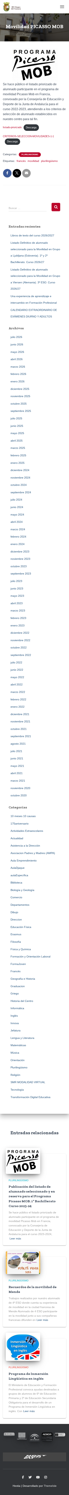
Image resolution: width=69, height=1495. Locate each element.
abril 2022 (17, 684)
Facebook (23, 1477)
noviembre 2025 (20, 396)
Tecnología (17, 1089)
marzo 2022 (18, 691)
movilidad (33, 160)
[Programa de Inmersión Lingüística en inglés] (23, 1346)
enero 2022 (18, 706)
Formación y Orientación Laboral (30, 956)
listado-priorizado (12, 127)
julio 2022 (16, 662)
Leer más (15, 1238)
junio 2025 (17, 425)
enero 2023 (18, 625)
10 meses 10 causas (23, 816)
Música (15, 1052)
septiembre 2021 (21, 736)
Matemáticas (18, 1045)
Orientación (18, 1060)
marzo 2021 (18, 780)
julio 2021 (16, 751)
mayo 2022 (17, 677)
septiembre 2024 (21, 492)
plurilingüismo (49, 160)
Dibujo (14, 912)
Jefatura (16, 1030)
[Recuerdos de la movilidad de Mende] (23, 1262)
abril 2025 (17, 440)
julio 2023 (16, 581)
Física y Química (21, 949)
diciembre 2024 (20, 470)
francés (21, 160)
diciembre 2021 (20, 714)
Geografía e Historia (23, 978)
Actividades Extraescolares (27, 830)
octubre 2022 (19, 647)
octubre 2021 (19, 728)
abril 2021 (17, 773)
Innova (15, 1023)
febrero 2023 (18, 618)
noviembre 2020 (20, 788)
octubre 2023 (19, 566)
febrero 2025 (18, 455)
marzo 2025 (18, 447)
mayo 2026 (17, 351)
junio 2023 (17, 588)
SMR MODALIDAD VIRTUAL (28, 1082)
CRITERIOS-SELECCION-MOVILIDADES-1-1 (28, 136)
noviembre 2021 (20, 721)
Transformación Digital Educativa (30, 1097)
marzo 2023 (18, 610)
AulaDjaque (18, 867)
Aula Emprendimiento (24, 860)
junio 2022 (17, 669)
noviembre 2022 (20, 640)
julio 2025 (16, 418)
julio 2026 (16, 337)
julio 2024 (16, 499)
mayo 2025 (17, 433)
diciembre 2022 (20, 632)
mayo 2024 (17, 514)
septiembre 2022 (21, 655)
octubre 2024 (19, 484)
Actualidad (17, 838)
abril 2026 (17, 359)
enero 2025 (18, 462)
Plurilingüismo (29, 154)
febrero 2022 (18, 699)
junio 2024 (17, 507)
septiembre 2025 (21, 410)
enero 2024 (18, 544)
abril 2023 (17, 603)
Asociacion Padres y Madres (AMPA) (33, 853)
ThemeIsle (50, 1485)
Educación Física (21, 927)
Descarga (31, 127)
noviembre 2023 (20, 558)
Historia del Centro (22, 1000)
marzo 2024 (18, 529)
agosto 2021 (18, 743)
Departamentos (20, 904)
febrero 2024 (18, 536)
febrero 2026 (18, 373)
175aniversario (20, 823)
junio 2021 (17, 758)
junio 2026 (17, 344)
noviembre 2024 (20, 477)
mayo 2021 (17, 765)
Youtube (38, 1477)
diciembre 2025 (20, 388)
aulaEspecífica (19, 875)
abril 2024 (17, 521)
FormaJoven (18, 964)
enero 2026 (18, 381)
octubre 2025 (19, 403)
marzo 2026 (18, 366)
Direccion (16, 919)
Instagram (45, 1477)
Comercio (16, 897)
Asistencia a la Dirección (25, 845)
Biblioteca (16, 882)
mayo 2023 (17, 595)
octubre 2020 (19, 795)
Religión (15, 1074)
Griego (15, 993)
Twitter (30, 1477)
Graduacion (18, 986)
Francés (16, 971)
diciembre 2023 (20, 551)
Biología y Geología (22, 890)
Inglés (14, 1015)
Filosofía (16, 941)
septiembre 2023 (21, 573)
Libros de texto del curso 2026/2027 (32, 235)
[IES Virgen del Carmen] (13, 6)
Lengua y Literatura (22, 1037)
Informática (17, 1008)
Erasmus (16, 934)
